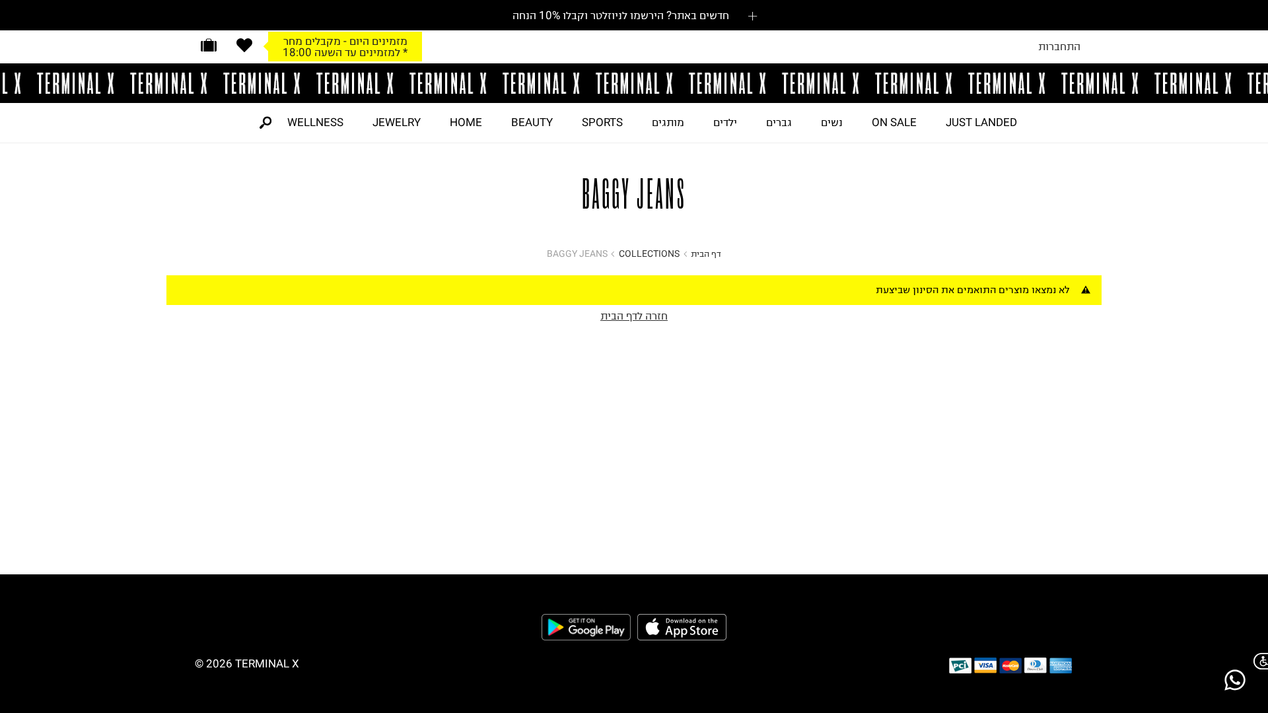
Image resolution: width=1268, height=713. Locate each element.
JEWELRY (396, 122)
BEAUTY (532, 122)
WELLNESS (315, 122)
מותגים (668, 122)
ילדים (725, 122)
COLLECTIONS (649, 253)
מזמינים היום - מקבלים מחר (345, 41)
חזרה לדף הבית (634, 315)
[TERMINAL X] (634, 83)
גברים (779, 122)
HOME (466, 122)
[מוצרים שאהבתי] (244, 45)
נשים (832, 122)
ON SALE (894, 122)
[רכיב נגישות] (1258, 661)
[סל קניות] (209, 45)
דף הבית (706, 253)
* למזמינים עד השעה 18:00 (345, 52)
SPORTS (602, 122)
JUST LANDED (981, 122)
